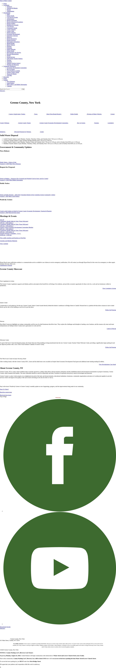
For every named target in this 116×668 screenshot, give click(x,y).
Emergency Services (12, 35)
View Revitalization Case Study (107, 364)
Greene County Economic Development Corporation (53, 123)
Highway (9, 37)
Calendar (9, 86)
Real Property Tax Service (14, 52)
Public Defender (11, 49)
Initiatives (9, 6)
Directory (2, 90)
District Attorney (11, 32)
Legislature (6, 5)
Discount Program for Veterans (22, 131)
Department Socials (5, 627)
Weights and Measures (13, 64)
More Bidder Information (16, 180)
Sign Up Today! (4, 389)
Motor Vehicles (11, 45)
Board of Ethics (11, 23)
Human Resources (12, 38)
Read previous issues (14, 212)
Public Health (10, 16)
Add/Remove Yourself (6, 265)
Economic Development (13, 34)
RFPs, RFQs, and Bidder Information (17, 84)
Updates (5, 80)
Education (6, 77)
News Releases (11, 81)
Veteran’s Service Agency (14, 63)
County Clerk (10, 31)
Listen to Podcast (111, 328)
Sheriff (8, 55)
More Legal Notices (14, 196)
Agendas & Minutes (12, 8)
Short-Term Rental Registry (54, 114)
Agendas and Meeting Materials (8, 241)
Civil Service (10, 26)
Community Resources (9, 66)
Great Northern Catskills (13, 71)
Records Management (13, 54)
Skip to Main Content (6, 0)
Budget (9, 9)
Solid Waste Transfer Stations (15, 58)
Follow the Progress (110, 310)
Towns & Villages (11, 74)
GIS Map (9, 75)
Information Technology (13, 42)
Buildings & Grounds (12, 25)
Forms (5, 78)
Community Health (12, 28)
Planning (9, 46)
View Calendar (4, 243)
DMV (8, 14)
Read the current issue (6, 392)
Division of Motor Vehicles (94, 114)
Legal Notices (10, 83)
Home (5, 3)
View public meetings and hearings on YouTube (13, 238)
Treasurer (9, 61)
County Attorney (11, 29)
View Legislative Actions (109, 288)
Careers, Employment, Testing (16, 114)
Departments (6, 12)
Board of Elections (12, 20)
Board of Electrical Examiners (15, 22)
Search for (3, 89)
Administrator (10, 11)
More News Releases (15, 164)
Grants (42, 131)
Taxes (36, 114)
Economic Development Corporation (17, 67)
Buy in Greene (11, 69)
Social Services (11, 57)
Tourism (9, 60)
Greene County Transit (13, 72)
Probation (9, 48)
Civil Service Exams (12, 17)
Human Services (11, 40)
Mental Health (10, 43)
